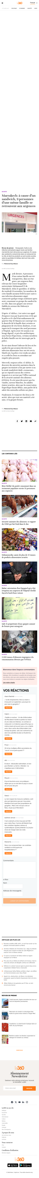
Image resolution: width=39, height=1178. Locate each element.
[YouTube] (19, 1102)
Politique (14, 8)
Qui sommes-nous (6, 1135)
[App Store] (12, 1165)
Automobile (5, 1123)
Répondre (8, 707)
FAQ (3, 1145)
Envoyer (29, 1088)
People (3, 1125)
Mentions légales (6, 1153)
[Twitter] (16, 1102)
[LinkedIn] (23, 1102)
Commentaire (8, 860)
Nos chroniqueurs (6, 1129)
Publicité (4, 1137)
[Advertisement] (19, 97)
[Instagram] (27, 1102)
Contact (4, 1147)
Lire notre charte (9, 682)
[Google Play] (25, 1165)
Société (29, 8)
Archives (4, 1139)
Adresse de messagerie (12, 891)
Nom (5, 883)
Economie (22, 8)
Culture (3, 1119)
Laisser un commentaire (19, 901)
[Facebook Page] (12, 1102)
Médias (4, 1121)
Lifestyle (4, 1127)
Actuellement (5, 8)
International (5, 1117)
